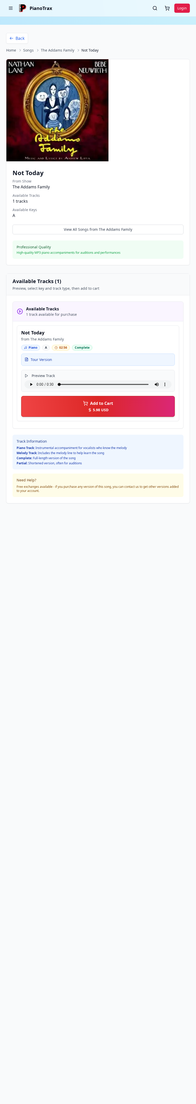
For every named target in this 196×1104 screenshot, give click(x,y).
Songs (28, 50)
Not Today (32, 333)
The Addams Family (57, 50)
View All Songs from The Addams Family (98, 229)
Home (11, 50)
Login (182, 8)
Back (20, 38)
